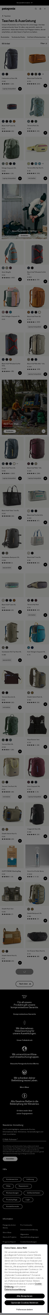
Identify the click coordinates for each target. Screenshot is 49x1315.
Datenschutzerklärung (15, 1289)
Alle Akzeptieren (24, 1296)
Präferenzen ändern (24, 1309)
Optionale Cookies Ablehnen (24, 1302)
